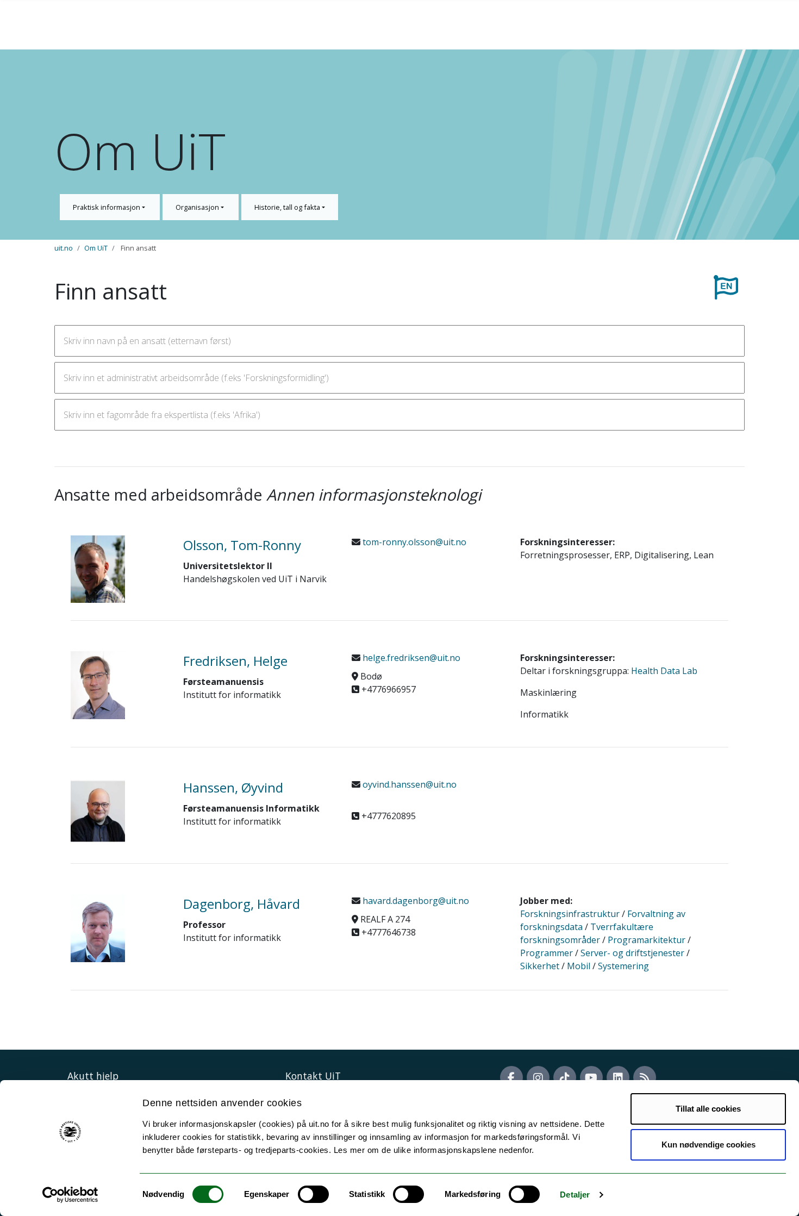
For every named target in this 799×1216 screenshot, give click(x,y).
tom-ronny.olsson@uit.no (413, 542)
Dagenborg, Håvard (241, 904)
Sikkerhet (539, 966)
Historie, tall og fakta (288, 207)
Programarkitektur (646, 940)
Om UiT (96, 248)
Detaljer (575, 1194)
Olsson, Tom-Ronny (242, 545)
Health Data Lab (664, 671)
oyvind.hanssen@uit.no (408, 784)
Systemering (623, 966)
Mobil (578, 966)
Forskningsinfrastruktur (570, 914)
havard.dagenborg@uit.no (414, 901)
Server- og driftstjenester (632, 953)
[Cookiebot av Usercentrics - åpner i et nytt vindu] (70, 1195)
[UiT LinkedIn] (618, 1077)
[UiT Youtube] (591, 1077)
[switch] (313, 1194)
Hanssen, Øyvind (233, 787)
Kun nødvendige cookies (708, 1144)
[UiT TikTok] (564, 1077)
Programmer (546, 953)
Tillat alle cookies (708, 1108)
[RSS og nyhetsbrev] (644, 1077)
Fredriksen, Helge (235, 661)
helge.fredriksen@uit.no (410, 658)
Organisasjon (198, 207)
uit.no (63, 248)
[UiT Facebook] (511, 1077)
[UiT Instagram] (538, 1077)
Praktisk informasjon (107, 207)
